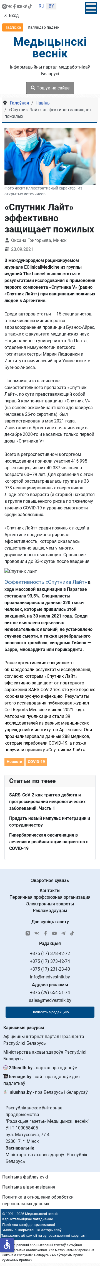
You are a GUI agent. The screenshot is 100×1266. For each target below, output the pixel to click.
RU (41, 6)
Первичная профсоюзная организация (50, 897)
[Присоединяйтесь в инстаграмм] (4, 6)
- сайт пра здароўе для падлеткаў (41, 1080)
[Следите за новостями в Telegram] (24, 6)
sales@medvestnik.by (50, 1000)
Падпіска (12, 27)
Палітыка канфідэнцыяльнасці (28, 1225)
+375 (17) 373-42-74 (50, 961)
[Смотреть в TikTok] (30, 6)
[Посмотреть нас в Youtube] (19, 6)
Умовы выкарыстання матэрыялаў (31, 1230)
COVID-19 (36, 761)
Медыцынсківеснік (50, 47)
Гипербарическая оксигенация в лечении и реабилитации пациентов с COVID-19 (48, 841)
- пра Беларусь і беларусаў (49, 1092)
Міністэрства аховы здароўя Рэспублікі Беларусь (44, 1055)
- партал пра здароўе (43, 1067)
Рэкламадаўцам (50, 910)
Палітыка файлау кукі (25, 1177)
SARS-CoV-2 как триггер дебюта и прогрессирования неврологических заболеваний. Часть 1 (47, 801)
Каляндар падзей (43, 27)
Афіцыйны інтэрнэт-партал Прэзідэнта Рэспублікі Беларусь (43, 1040)
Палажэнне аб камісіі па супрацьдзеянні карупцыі (43, 1235)
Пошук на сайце (52, 88)
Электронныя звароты (50, 904)
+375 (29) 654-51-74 (50, 992)
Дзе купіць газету (50, 921)
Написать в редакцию (50, 1012)
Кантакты (50, 890)
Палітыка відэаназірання (28, 1187)
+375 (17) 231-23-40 (50, 969)
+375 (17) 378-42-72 (50, 953)
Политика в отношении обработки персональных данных (38, 1200)
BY (51, 6)
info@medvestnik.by (50, 977)
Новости (14, 761)
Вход (14, 15)
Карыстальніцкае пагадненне (27, 1219)
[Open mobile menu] (91, 8)
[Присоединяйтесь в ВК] (9, 6)
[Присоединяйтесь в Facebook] (14, 6)
